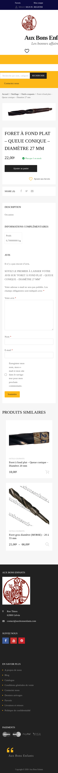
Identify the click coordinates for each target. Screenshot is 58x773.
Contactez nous (11, 83)
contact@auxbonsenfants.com (21, 621)
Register (38, 7)
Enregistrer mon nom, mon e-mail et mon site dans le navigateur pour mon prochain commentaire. (16, 374)
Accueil (5, 94)
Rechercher (38, 76)
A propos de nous (13, 670)
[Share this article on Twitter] (26, 191)
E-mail (9, 350)
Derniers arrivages (13, 695)
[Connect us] (5, 640)
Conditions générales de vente (19, 685)
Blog (7, 675)
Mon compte (38, 3)
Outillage (15, 94)
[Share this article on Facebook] (21, 191)
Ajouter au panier (21, 168)
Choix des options (47, 544)
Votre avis (10, 298)
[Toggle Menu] (54, 58)
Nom (8, 336)
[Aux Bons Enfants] (29, 29)
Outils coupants (27, 94)
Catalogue (9, 680)
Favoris (18, 3)
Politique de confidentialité (17, 710)
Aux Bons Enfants (21, 755)
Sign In (29, 7)
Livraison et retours (14, 705)
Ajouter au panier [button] (47, 472)
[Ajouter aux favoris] (47, 425)
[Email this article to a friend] (32, 191)
